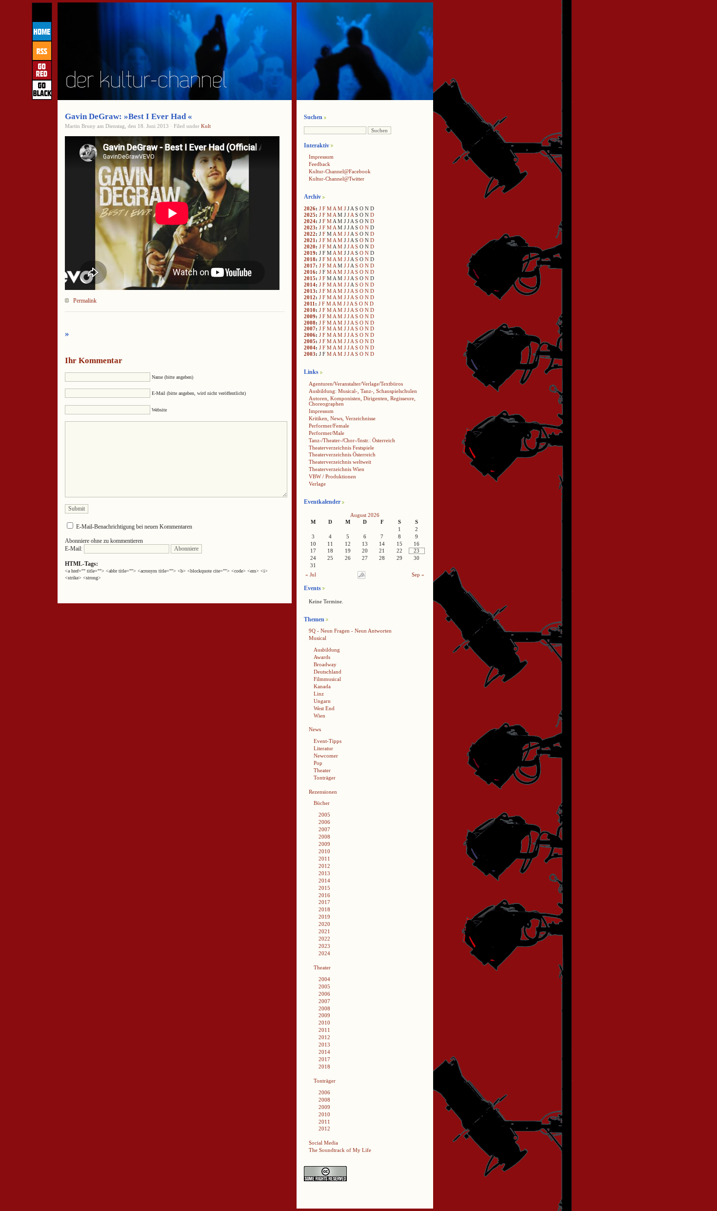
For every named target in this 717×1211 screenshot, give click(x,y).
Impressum (321, 157)
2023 (310, 227)
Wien (319, 715)
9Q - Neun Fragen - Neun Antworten (350, 631)
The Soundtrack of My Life (340, 1150)
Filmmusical (327, 679)
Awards (322, 657)
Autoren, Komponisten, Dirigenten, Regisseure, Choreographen (362, 401)
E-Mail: (74, 548)
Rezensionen (323, 792)
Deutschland (327, 672)
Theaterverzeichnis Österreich (342, 454)
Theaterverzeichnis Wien (336, 469)
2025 (310, 215)
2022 (310, 234)
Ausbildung (327, 650)
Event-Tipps (327, 741)
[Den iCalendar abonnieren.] (361, 577)
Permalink (85, 300)
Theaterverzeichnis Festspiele (341, 448)
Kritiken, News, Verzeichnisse (342, 418)
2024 (310, 221)
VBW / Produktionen (332, 476)
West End (324, 708)
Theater (322, 770)
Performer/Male (326, 433)
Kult (206, 126)
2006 (310, 335)
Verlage (317, 484)
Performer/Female (329, 426)
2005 (310, 341)
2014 (310, 284)
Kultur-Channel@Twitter (336, 179)
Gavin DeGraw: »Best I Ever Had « (128, 116)
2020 (310, 246)
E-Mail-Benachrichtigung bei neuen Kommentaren (134, 526)
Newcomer (326, 756)
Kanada (322, 686)
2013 (310, 291)
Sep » (418, 574)
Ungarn (322, 701)
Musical (317, 638)
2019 (310, 253)
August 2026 (364, 515)
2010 (310, 310)
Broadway (325, 664)
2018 (310, 259)
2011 (309, 304)
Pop (318, 763)
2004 (310, 347)
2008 (310, 323)
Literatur (323, 748)
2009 (310, 316)
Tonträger (325, 777)
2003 (310, 354)
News (315, 729)
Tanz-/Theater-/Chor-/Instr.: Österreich (352, 440)
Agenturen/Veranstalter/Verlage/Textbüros (356, 384)
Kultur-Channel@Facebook (340, 171)
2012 (310, 297)
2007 (310, 328)
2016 (310, 272)
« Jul (310, 574)
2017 (310, 265)
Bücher (322, 803)
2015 (310, 278)
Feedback (319, 164)
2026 (310, 208)
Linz (319, 694)
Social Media (323, 1143)
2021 (310, 240)
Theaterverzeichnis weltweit (340, 462)
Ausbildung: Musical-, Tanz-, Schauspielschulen (363, 391)
